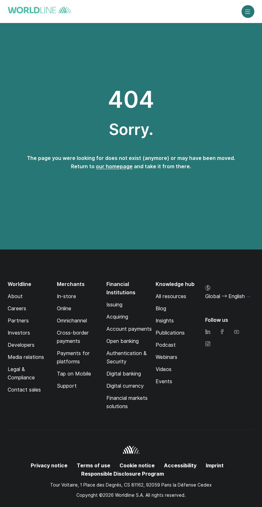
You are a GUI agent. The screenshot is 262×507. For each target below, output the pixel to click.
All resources (171, 296)
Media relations (26, 357)
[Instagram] (207, 344)
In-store (66, 296)
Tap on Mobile (74, 374)
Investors (19, 333)
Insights (165, 321)
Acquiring (117, 317)
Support (67, 386)
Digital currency (125, 386)
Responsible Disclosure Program (122, 474)
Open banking (122, 341)
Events (164, 381)
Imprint (215, 466)
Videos (164, 369)
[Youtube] (236, 332)
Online (64, 308)
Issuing (114, 305)
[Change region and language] (248, 296)
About (15, 296)
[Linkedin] (207, 332)
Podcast (166, 345)
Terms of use (93, 466)
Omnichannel (72, 321)
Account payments (129, 329)
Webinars (166, 357)
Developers (21, 345)
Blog (161, 308)
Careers (17, 308)
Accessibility (180, 466)
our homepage (114, 166)
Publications (170, 333)
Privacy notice (49, 466)
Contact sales (24, 390)
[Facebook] (222, 332)
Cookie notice (137, 466)
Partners (18, 321)
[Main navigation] (248, 11)
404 (131, 99)
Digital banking (123, 374)
